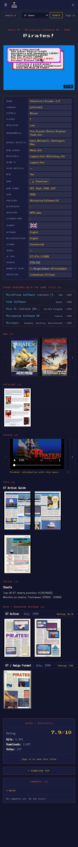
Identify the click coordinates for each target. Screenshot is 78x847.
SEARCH (56, 15)
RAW (46, 188)
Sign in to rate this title (39, 759)
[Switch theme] (73, 5)
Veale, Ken (36, 134)
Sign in (70, 15)
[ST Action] (17, 638)
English (34, 232)
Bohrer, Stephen (56, 131)
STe (36, 256)
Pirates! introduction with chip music (34, 472)
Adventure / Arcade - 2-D (45, 101)
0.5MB (45, 256)
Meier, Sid (35, 150)
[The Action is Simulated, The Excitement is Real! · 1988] (54, 357)
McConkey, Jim (56, 156)
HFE (32, 188)
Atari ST (14, 29)
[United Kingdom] (33, 225)
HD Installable (59, 268)
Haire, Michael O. (39, 140)
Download (42, 181)
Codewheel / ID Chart (42, 274)
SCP (53, 188)
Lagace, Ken (37, 156)
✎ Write (11, 790)
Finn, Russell (37, 131)
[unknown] (36, 107)
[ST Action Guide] (17, 510)
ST (31, 256)
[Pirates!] (24, 357)
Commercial (37, 244)
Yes (32, 174)
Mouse (34, 113)
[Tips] (17, 554)
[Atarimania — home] (14, 5)
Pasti (39, 188)
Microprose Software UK (44, 200)
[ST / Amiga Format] (17, 689)
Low (32, 125)
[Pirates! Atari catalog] (17, 407)
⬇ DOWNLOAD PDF (39, 770)
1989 (33, 194)
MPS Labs (35, 212)
